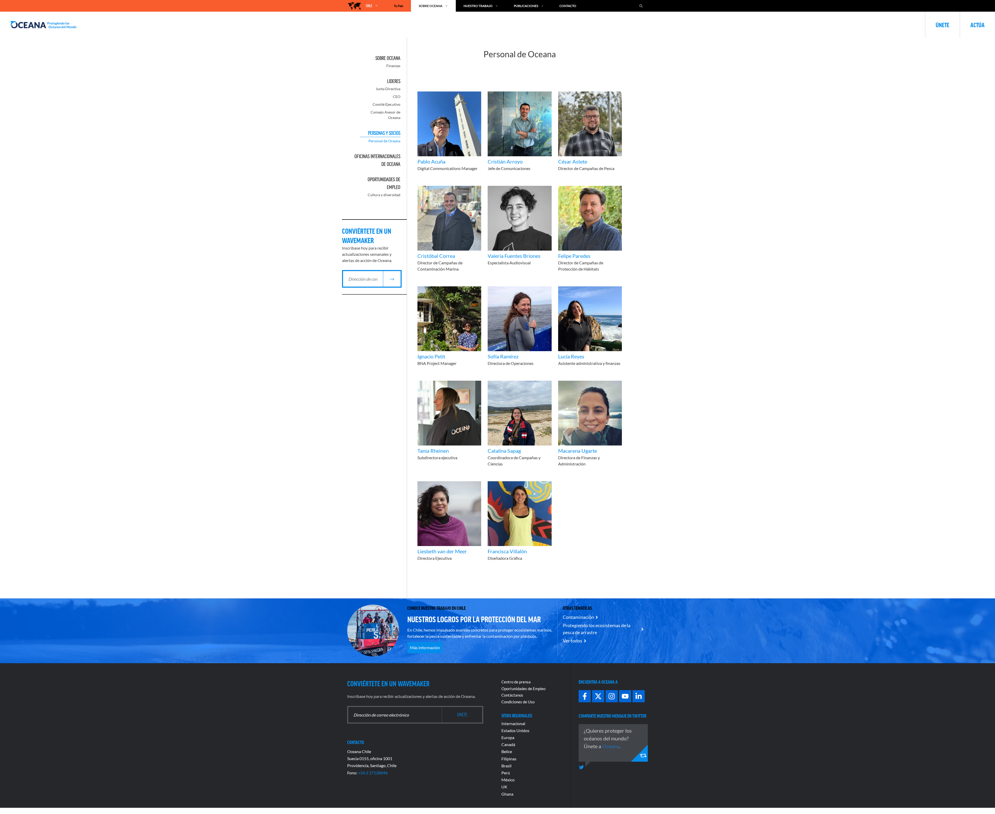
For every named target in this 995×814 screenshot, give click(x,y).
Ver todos (572, 640)
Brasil (506, 765)
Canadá (508, 744)
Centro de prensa (516, 681)
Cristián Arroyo (505, 161)
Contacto (567, 6)
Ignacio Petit (431, 356)
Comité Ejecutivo (386, 104)
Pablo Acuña (431, 161)
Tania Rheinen (433, 451)
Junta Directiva (388, 89)
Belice (506, 751)
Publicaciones (526, 6)
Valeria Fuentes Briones (514, 256)
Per (504, 772)
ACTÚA (977, 24)
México (508, 779)
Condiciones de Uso (518, 701)
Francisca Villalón (507, 551)
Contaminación (578, 617)
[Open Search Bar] (641, 6)
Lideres (393, 81)
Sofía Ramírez (503, 356)
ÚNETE (942, 24)
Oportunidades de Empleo (523, 688)
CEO (396, 96)
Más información (425, 647)
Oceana (610, 746)
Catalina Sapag (504, 451)
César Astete (572, 161)
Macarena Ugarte (577, 451)
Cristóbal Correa (436, 256)
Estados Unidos (515, 730)
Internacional (513, 723)
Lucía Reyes (571, 356)
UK (504, 786)
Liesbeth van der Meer (442, 551)
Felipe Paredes (574, 256)
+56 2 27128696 (373, 772)
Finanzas (393, 65)
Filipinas (508, 758)
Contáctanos (512, 695)
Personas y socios (384, 133)
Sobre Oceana (430, 6)
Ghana (507, 793)
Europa (507, 737)
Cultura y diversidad (384, 195)
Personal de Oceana (384, 141)
